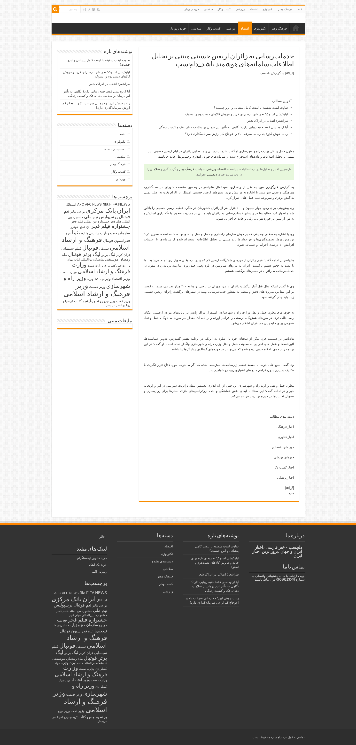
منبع (291, 493)
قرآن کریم (123, 255)
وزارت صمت (95, 265)
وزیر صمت (97, 286)
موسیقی (111, 259)
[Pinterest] (93, 9)
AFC (80, 204)
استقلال (71, 204)
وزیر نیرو (109, 301)
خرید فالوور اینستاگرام (92, 558)
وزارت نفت (69, 272)
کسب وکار (224, 9)
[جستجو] (55, 9)
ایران (123, 210)
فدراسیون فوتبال (116, 240)
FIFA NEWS (119, 204)
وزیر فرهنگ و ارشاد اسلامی (96, 289)
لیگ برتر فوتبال (84, 254)
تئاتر (73, 211)
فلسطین (104, 248)
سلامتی (208, 9)
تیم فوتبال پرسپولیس (72, 605)
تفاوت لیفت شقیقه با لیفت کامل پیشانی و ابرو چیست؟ (251, 107)
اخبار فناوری (286, 437)
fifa (105, 204)
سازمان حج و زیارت (115, 233)
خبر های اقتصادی (282, 447)
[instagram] (84, 9)
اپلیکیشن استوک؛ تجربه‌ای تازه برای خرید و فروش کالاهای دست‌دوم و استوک (236, 114)
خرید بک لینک (98, 565)
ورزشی (240, 9)
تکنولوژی (267, 9)
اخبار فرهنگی (285, 427)
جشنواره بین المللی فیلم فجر (74, 611)
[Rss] (98, 9)
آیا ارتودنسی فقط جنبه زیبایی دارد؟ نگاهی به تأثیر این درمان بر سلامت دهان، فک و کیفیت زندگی (223, 127)
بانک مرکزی (101, 210)
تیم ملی (91, 216)
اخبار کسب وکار (283, 467)
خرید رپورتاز (192, 9)
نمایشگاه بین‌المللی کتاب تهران (85, 259)
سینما (78, 232)
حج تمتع (85, 227)
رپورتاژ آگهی (99, 571)
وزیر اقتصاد (121, 278)
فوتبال (90, 247)
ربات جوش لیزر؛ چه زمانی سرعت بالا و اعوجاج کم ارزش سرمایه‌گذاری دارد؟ (236, 134)
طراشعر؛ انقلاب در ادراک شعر (267, 121)
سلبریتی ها (92, 233)
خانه (299, 9)
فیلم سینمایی (71, 248)
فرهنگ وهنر (285, 9)
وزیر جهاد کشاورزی (99, 279)
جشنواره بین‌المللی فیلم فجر (90, 221)
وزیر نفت (123, 301)
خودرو (75, 227)
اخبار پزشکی (285, 477)
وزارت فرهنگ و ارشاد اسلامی (101, 267)
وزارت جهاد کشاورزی (117, 265)
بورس (81, 211)
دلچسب (265, 73)
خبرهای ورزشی (284, 457)
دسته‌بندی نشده (114, 149)
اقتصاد (253, 9)
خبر (291, 391)
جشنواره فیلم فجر (110, 226)
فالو (102, 536)
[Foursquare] (89, 9)
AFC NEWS (93, 204)
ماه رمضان (74, 658)
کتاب (78, 301)
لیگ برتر (108, 254)
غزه (68, 233)
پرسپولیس (93, 300)
